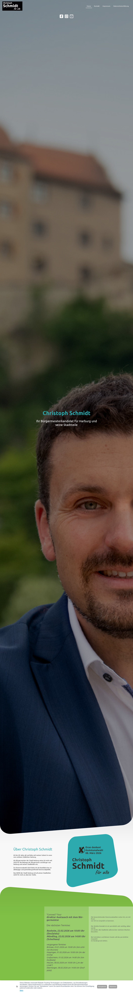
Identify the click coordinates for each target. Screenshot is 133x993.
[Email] (71, 16)
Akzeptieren (102, 986)
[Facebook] (61, 16)
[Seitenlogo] (12, 6)
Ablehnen (113, 986)
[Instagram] (66, 16)
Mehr (21, 990)
